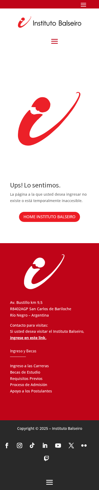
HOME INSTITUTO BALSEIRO (49, 216)
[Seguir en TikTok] (32, 445)
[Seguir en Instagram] (19, 445)
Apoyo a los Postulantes (31, 390)
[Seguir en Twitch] (46, 458)
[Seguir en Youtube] (58, 445)
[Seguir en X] (71, 445)
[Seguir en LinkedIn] (45, 445)
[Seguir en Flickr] (84, 445)
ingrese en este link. (28, 337)
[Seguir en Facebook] (7, 445)
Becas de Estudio (25, 372)
